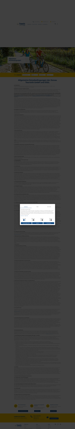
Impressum (22, 215)
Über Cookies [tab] (49, 206)
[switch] (33, 220)
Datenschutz (26, 215)
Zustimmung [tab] (26, 206)
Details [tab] (37, 206)
